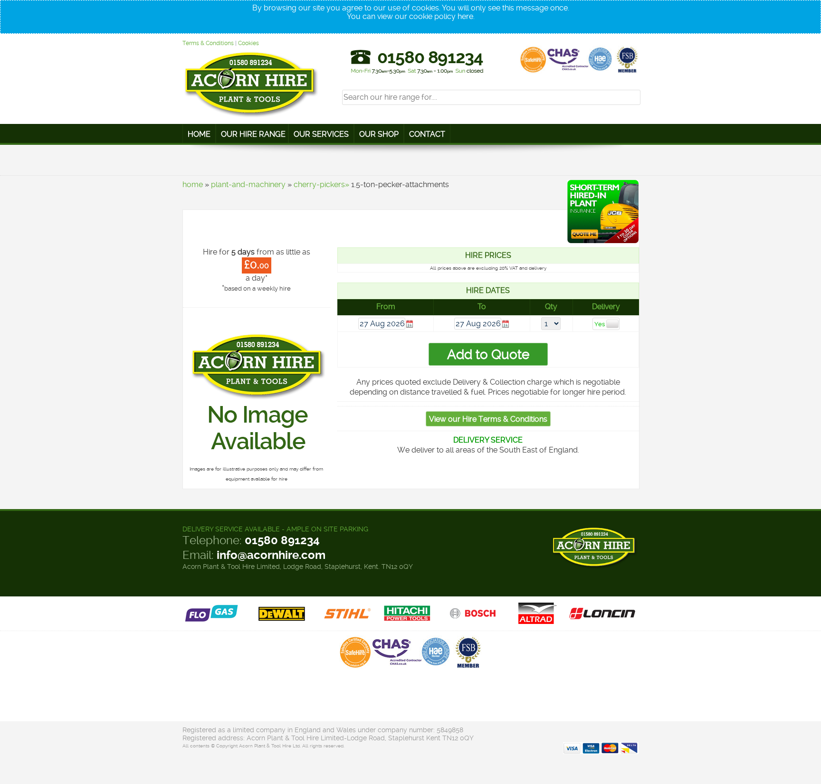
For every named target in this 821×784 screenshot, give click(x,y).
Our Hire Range (253, 134)
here (465, 16)
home (192, 184)
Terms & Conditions (208, 43)
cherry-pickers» (321, 184)
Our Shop (379, 134)
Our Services (321, 134)
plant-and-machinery (248, 184)
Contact (427, 134)
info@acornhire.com (271, 555)
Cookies (248, 43)
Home (199, 134)
